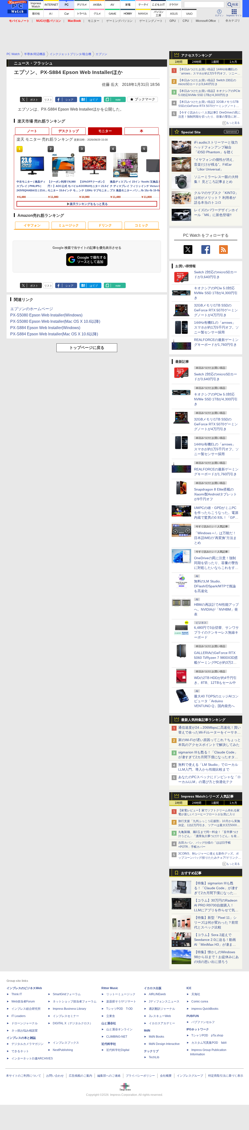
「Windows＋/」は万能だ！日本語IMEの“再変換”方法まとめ (215, 538)
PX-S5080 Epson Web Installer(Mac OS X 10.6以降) (55, 321)
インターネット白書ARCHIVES (32, 1058)
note (118, 99)
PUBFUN (193, 1016)
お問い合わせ (55, 1075)
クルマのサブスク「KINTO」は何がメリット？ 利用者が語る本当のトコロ (216, 197)
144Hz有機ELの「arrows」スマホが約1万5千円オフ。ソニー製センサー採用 (216, 327)
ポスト (34, 99)
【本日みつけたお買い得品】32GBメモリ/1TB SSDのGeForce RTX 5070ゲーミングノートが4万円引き (209, 106)
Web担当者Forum (23, 1001)
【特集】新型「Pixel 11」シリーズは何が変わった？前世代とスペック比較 (216, 922)
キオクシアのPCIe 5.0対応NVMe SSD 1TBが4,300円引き (216, 293)
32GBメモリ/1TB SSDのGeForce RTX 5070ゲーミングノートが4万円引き (216, 310)
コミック (141, 225)
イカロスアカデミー (162, 1023)
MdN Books (156, 1036)
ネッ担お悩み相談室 (24, 1030)
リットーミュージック (120, 994)
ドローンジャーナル (24, 1023)
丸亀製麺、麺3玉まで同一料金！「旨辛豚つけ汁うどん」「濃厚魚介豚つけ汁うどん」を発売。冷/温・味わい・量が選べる (208, 836)
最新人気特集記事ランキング (203, 720)
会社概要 (166, 1075)
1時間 (178, 62)
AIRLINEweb (157, 994)
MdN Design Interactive (164, 1044)
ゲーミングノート (151, 21)
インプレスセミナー (66, 1016)
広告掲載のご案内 (80, 1075)
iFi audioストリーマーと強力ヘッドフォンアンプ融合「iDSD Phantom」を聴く (216, 147)
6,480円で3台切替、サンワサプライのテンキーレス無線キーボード (216, 632)
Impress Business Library (69, 1008)
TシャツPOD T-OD (119, 1008)
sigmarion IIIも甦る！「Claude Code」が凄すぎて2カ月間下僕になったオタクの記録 (208, 757)
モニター (93, 21)
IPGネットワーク (198, 1029)
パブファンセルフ (203, 1022)
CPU (186, 21)
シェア (69, 99)
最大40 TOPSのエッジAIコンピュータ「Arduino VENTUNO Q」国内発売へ (216, 701)
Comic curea (199, 1001)
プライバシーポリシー (140, 1075)
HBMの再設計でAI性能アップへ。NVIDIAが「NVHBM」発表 (216, 609)
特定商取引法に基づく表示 (225, 1075)
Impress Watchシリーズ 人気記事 (207, 796)
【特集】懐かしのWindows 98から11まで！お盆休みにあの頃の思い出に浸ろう (216, 957)
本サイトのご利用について (23, 1075)
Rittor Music (109, 988)
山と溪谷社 (108, 1023)
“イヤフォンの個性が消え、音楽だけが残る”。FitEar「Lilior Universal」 (215, 164)
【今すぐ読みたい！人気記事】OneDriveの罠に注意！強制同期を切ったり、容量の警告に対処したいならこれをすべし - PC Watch (209, 116)
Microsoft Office (206, 21)
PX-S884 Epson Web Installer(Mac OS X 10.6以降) (54, 334)
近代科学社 (108, 1044)
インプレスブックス (66, 1042)
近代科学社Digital (117, 1050)
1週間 (215, 62)
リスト (48, 99)
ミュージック (68, 225)
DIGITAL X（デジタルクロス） (73, 1023)
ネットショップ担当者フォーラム (75, 1001)
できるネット (20, 1051)
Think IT (16, 994)
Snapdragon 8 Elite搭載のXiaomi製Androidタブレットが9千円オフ (215, 494)
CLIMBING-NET (116, 1036)
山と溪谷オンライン (119, 1029)
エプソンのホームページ (31, 309)
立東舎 (110, 1016)
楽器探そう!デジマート (121, 1001)
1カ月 (233, 62)
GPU (172, 21)
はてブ (94, 99)
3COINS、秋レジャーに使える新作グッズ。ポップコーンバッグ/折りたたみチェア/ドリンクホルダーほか (209, 858)
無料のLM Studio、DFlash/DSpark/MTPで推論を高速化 (215, 586)
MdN (147, 1030)
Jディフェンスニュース (164, 1001)
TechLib (154, 1057)
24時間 (196, 62)
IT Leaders (18, 1016)
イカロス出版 (152, 988)
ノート (32, 131)
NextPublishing (63, 1050)
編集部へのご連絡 (109, 1075)
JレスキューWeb (160, 1016)
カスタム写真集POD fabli (209, 1042)
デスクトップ (68, 131)
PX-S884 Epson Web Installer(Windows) (45, 328)
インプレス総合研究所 (26, 1008)
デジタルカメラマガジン (27, 1044)
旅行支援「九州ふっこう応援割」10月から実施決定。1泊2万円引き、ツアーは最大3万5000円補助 (209, 825)
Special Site (191, 132)
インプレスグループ (190, 1075)
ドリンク (105, 225)
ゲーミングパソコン (119, 21)
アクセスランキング (196, 55)
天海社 (195, 994)
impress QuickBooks (204, 1008)
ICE (189, 988)
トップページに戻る (86, 348)
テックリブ (151, 1051)
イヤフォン (32, 225)
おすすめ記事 (191, 873)
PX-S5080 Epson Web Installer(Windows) (46, 315)
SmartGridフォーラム (67, 994)
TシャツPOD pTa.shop (207, 1035)
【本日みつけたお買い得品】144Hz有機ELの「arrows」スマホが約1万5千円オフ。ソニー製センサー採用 (209, 73)
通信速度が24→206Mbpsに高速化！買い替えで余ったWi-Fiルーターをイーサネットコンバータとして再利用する (209, 732)
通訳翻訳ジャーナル (162, 1008)
